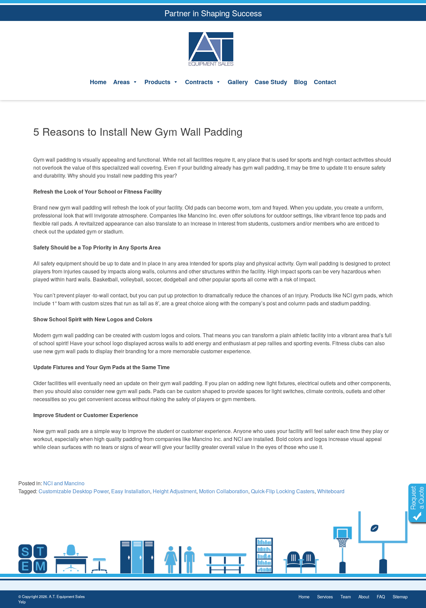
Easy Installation (130, 491)
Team (345, 597)
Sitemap (400, 597)
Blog (300, 81)
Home (98, 81)
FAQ (381, 597)
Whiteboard (330, 491)
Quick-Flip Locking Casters (283, 491)
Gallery (238, 81)
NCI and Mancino (64, 483)
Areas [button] (121, 81)
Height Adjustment (174, 491)
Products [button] (157, 81)
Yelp (22, 601)
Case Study (271, 81)
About (363, 597)
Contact (325, 81)
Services (325, 597)
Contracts (199, 81)
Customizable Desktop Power (73, 491)
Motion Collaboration (223, 491)
